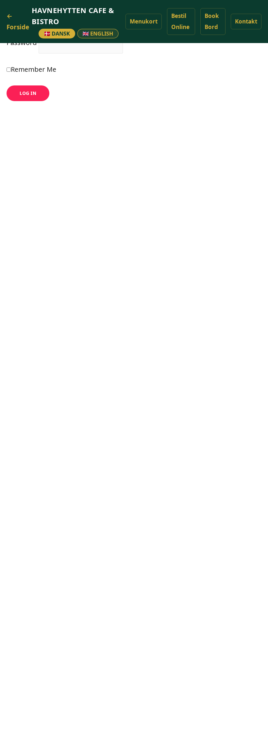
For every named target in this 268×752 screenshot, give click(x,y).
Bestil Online (180, 21)
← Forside (18, 21)
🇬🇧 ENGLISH (97, 33)
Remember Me (33, 69)
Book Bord (212, 21)
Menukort (144, 21)
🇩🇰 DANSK (57, 33)
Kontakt (246, 21)
